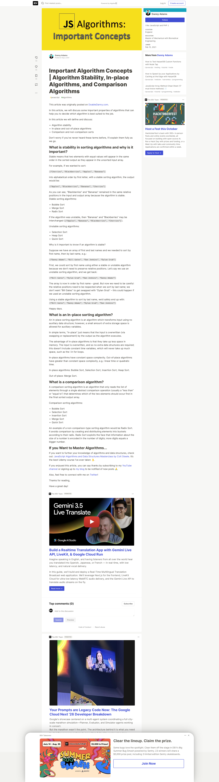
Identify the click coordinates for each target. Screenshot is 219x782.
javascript (55, 97)
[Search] (42, 3)
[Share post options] (36, 93)
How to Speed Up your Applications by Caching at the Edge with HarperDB (164, 76)
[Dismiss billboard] (188, 735)
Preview (70, 620)
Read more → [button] (57, 588)
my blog (80, 469)
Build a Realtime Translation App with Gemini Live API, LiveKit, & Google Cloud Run (90, 552)
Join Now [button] (149, 763)
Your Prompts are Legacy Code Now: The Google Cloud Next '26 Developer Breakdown (90, 712)
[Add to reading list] (36, 76)
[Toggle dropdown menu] (133, 494)
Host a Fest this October (161, 129)
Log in (163, 3)
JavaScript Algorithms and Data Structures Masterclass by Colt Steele (91, 456)
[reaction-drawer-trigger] (36, 58)
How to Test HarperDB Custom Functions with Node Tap (163, 64)
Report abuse (100, 627)
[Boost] (36, 84)
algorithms (66, 97)
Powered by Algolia (108, 3)
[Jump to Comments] (36, 67)
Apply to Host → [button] (154, 153)
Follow (165, 20)
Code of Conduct (84, 627)
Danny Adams (61, 55)
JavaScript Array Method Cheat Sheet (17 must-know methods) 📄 (163, 89)
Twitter (93, 474)
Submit (58, 620)
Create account (177, 3)
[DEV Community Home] (35, 3)
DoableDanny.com (98, 104)
